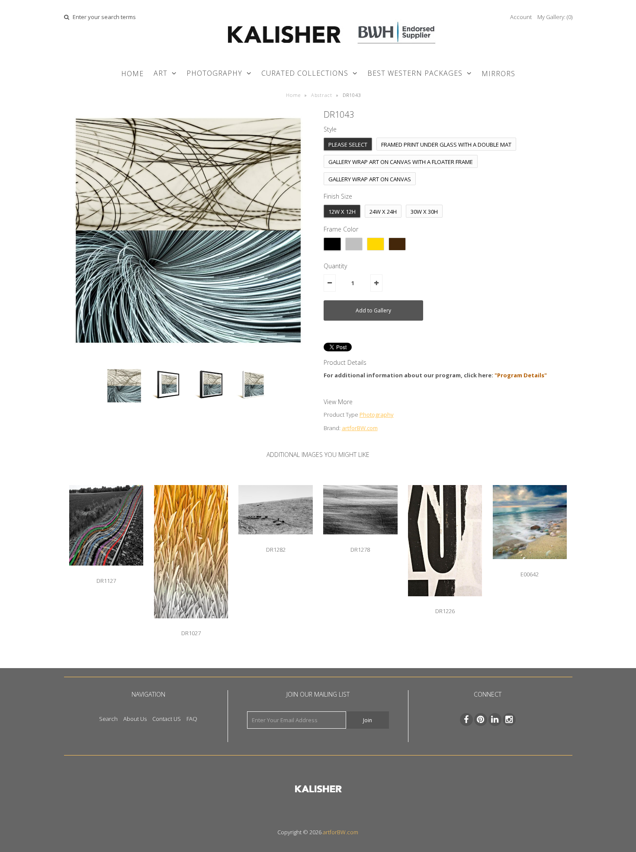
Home (132, 73)
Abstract (321, 95)
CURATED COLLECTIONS (304, 73)
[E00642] (530, 565)
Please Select (347, 144)
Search (108, 719)
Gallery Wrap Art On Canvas (369, 179)
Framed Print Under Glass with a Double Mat (446, 144)
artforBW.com (360, 428)
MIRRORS (498, 73)
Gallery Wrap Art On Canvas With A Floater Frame (400, 162)
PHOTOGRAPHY (214, 73)
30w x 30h (424, 211)
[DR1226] (445, 603)
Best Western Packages (415, 73)
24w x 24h (383, 211)
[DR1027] (191, 625)
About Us (135, 719)
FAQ (191, 719)
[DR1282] (275, 541)
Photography (377, 414)
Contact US (166, 719)
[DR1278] (360, 541)
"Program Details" (521, 375)
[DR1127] (106, 572)
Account (521, 17)
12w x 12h (342, 211)
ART (160, 73)
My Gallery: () (554, 17)
